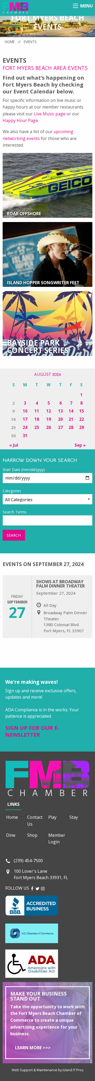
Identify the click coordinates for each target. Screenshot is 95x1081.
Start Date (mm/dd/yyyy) (24, 469)
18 (36, 419)
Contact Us (34, 820)
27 (60, 427)
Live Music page (49, 114)
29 (81, 427)
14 (71, 411)
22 (81, 419)
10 (25, 411)
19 (48, 419)
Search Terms (14, 511)
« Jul (13, 445)
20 (60, 419)
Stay (73, 817)
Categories (12, 490)
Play (52, 817)
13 (60, 411)
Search (14, 535)
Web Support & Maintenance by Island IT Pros (48, 1070)
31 (25, 435)
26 (48, 427)
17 (25, 419)
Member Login (56, 838)
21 (71, 419)
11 (36, 411)
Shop (32, 835)
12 (48, 411)
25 (36, 427)
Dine (10, 835)
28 (71, 427)
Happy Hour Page (20, 120)
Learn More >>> (33, 1048)
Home (10, 41)
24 (25, 427)
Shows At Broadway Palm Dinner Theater (60, 584)
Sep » (80, 445)
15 (81, 411)
